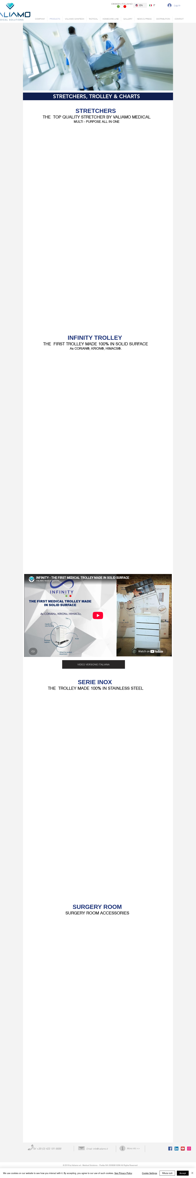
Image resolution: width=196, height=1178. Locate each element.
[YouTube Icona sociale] (183, 1148)
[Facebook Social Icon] (170, 1148)
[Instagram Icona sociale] (189, 1148)
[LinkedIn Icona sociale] (176, 1148)
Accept (182, 1173)
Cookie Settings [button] (149, 1173)
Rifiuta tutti (167, 1173)
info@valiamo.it (100, 1148)
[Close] (192, 1173)
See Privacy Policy (123, 1173)
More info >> (133, 1148)
